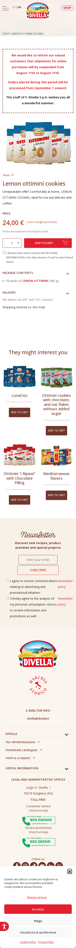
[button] (70, 871)
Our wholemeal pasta (20, 742)
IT (14, 7)
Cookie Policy (28, 942)
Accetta (38, 909)
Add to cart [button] (19, 412)
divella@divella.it (38, 718)
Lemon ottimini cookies (27, 33)
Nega (38, 921)
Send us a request (18, 758)
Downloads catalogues (22, 750)
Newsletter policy (65, 584)
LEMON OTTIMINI (35, 281)
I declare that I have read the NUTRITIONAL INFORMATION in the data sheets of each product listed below (39, 257)
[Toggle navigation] (6, 8)
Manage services (37, 897)
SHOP (67, 8)
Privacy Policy (46, 942)
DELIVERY (9, 292)
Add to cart (44, 243)
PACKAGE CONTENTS (18, 273)
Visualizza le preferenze (38, 932)
